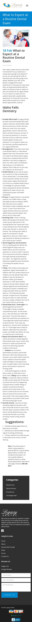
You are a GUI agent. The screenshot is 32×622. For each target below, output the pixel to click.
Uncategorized (11, 495)
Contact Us (5, 556)
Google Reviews (6, 569)
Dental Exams (7, 65)
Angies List (5, 566)
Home (3, 541)
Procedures (10, 492)
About (3, 544)
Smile (3, 550)
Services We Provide (8, 547)
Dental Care (10, 485)
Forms (3, 553)
